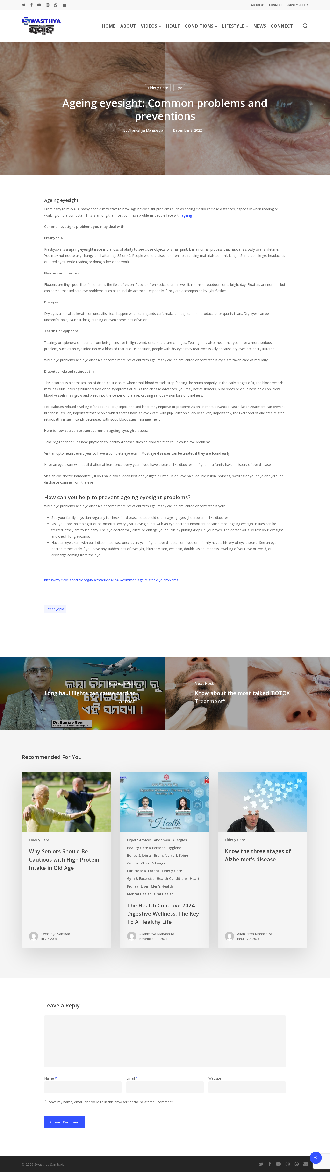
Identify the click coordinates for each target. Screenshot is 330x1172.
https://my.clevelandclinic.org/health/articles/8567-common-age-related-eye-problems (111, 580)
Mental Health (139, 894)
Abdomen (162, 840)
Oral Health (163, 894)
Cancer (133, 863)
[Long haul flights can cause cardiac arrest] (82, 693)
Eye (179, 87)
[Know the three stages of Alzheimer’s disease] (262, 860)
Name (50, 1078)
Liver (145, 886)
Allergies (179, 840)
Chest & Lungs (153, 863)
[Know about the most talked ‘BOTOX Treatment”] (247, 693)
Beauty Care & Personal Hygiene (154, 847)
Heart (195, 878)
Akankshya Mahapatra (145, 130)
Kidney (132, 886)
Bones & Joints (139, 855)
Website (214, 1078)
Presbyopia (55, 609)
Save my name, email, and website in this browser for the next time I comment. (111, 1102)
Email (132, 1078)
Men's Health (162, 886)
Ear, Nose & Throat (143, 871)
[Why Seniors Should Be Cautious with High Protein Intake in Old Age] (66, 860)
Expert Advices (139, 840)
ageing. (186, 215)
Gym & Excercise (140, 878)
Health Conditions (172, 878)
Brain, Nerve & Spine (171, 855)
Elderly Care (158, 87)
